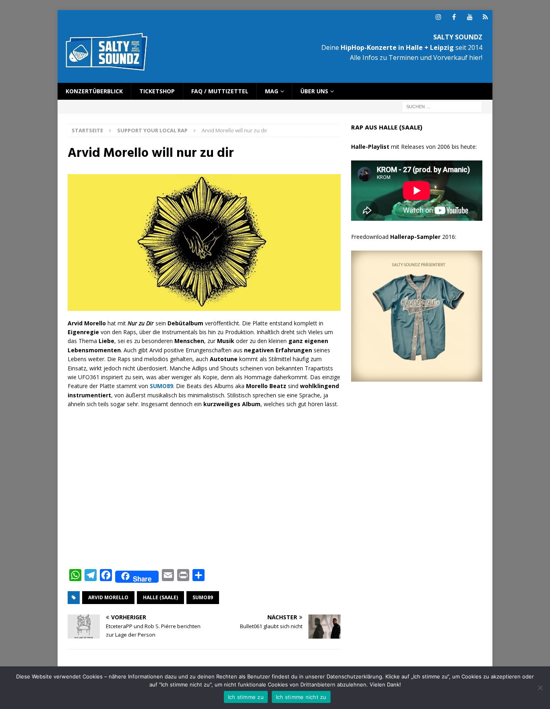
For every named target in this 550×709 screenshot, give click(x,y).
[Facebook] (454, 17)
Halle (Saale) (160, 597)
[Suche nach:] (442, 106)
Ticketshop (157, 91)
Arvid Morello (108, 597)
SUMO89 (202, 597)
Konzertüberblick (94, 91)
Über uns (314, 91)
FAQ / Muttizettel (219, 91)
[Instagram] (438, 17)
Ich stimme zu (246, 697)
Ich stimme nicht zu (301, 697)
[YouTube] (470, 17)
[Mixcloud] (485, 17)
